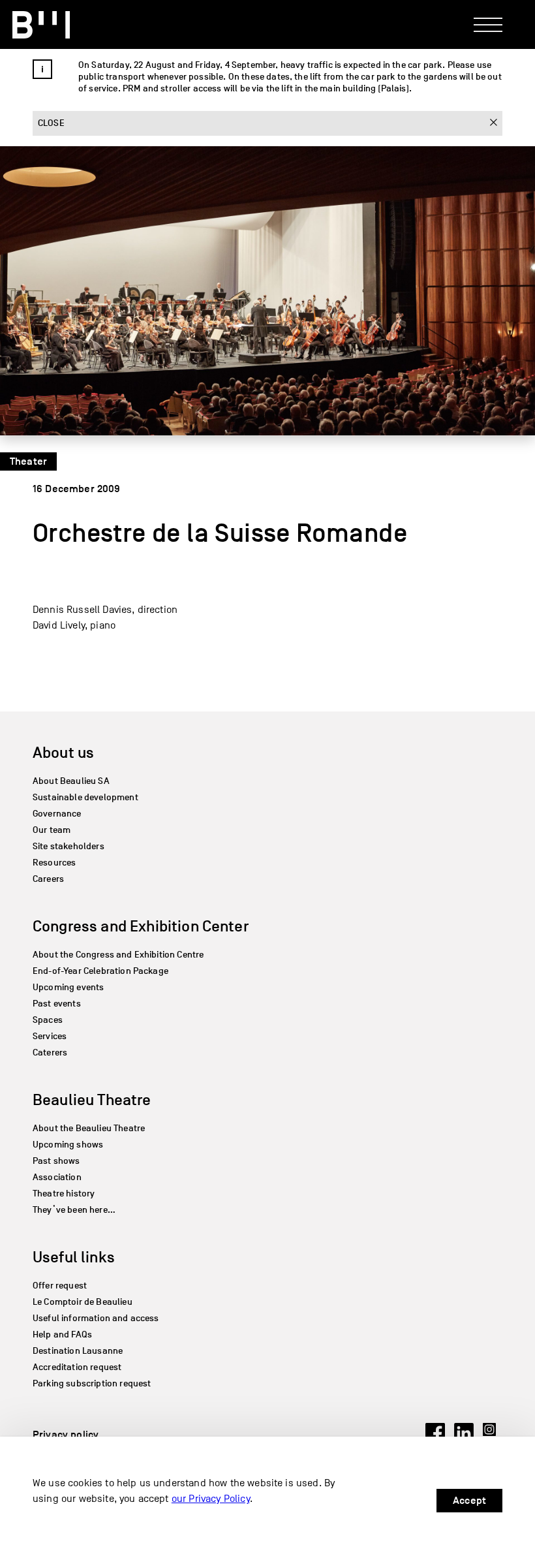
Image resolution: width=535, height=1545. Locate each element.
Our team (51, 829)
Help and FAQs (62, 1334)
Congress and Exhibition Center (141, 925)
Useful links (74, 1256)
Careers (48, 878)
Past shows (56, 1160)
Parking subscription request (92, 1383)
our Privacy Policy (211, 1499)
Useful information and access (96, 1318)
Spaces (48, 1019)
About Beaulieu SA (71, 781)
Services (50, 1036)
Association (57, 1177)
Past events (57, 1003)
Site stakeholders (68, 846)
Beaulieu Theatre (92, 1099)
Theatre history (64, 1193)
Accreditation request (77, 1367)
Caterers (50, 1052)
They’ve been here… (74, 1209)
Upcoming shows (68, 1144)
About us (63, 752)
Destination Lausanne (78, 1350)
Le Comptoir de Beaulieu (82, 1301)
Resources (54, 862)
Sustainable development (85, 797)
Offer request (60, 1285)
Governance (57, 813)
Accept (469, 1500)
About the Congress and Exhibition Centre (118, 954)
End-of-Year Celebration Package (100, 970)
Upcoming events (68, 987)
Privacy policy (66, 1434)
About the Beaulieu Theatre (89, 1128)
